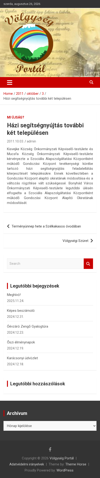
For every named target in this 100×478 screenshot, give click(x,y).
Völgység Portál (62, 458)
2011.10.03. (15, 141)
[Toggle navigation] (9, 82)
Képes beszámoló (21, 310)
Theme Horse (75, 464)
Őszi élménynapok (21, 342)
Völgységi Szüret (75, 241)
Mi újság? (15, 117)
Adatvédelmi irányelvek (26, 464)
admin (31, 141)
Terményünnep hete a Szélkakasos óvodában (46, 226)
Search (88, 263)
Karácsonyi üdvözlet (22, 358)
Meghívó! (14, 295)
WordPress (65, 470)
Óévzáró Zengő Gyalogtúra (27, 326)
